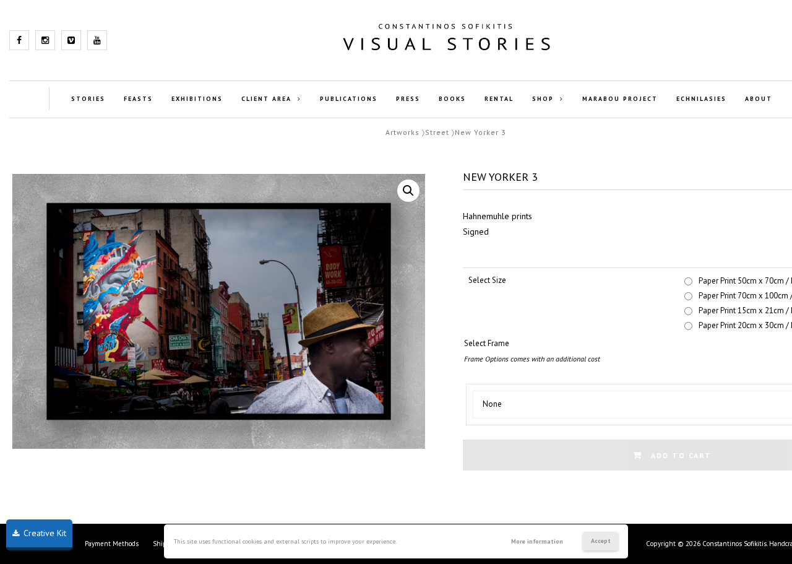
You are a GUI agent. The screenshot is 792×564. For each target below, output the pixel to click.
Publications (348, 99)
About (758, 99)
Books (452, 99)
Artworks (402, 132)
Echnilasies (701, 99)
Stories (88, 99)
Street (437, 132)
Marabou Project (620, 99)
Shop (543, 99)
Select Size (487, 280)
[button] (408, 191)
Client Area (266, 99)
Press (408, 99)
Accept (601, 541)
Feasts (138, 99)
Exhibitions (197, 99)
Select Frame (486, 343)
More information (537, 541)
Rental (499, 99)
